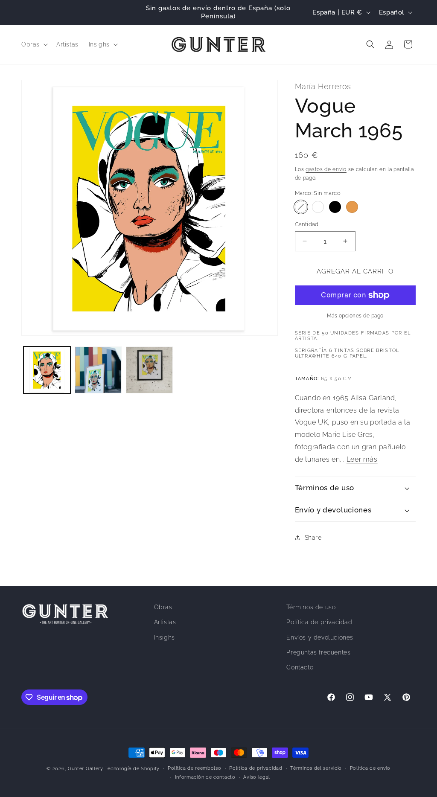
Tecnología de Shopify (132, 768)
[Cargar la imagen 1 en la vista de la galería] (46, 369)
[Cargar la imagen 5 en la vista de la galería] (98, 369)
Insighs (164, 637)
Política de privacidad (319, 622)
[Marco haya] (352, 207)
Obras (163, 607)
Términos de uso (310, 607)
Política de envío (370, 768)
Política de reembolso (194, 768)
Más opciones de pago (355, 316)
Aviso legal (256, 777)
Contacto (299, 667)
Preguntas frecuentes (318, 652)
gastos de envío (326, 169)
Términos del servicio (316, 768)
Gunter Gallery (85, 768)
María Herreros (323, 86)
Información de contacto (205, 777)
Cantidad (307, 224)
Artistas (165, 622)
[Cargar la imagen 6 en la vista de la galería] (149, 369)
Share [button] (313, 537)
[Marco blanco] (318, 207)
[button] (33, 44)
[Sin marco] (301, 207)
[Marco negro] (335, 207)
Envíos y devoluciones (319, 637)
